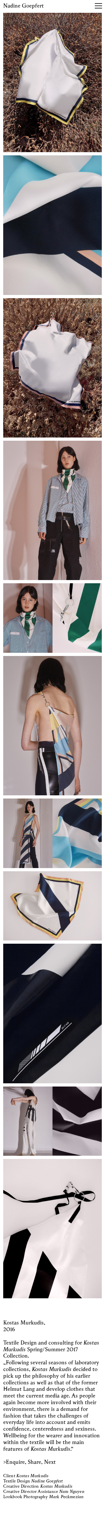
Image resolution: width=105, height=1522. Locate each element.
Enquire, (16, 1462)
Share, (35, 1462)
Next (50, 1462)
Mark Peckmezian (66, 1497)
